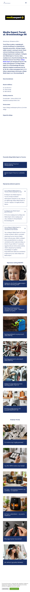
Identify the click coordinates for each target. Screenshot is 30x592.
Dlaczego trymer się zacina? (13, 539)
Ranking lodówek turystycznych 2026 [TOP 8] (14, 334)
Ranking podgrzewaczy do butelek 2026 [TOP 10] (12, 409)
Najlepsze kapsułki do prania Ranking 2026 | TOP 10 (13, 384)
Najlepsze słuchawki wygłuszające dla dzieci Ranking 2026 (14, 283)
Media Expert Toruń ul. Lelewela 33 (14, 173)
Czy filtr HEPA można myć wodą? (14, 466)
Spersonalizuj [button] (5, 588)
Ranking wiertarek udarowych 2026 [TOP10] (13, 359)
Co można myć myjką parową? (13, 442)
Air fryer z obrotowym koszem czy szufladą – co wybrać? (14, 490)
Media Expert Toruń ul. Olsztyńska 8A (11, 164)
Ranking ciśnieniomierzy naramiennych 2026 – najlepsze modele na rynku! (14, 309)
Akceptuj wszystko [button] (14, 588)
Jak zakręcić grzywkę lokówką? (13, 562)
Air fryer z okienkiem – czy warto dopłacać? (14, 514)
